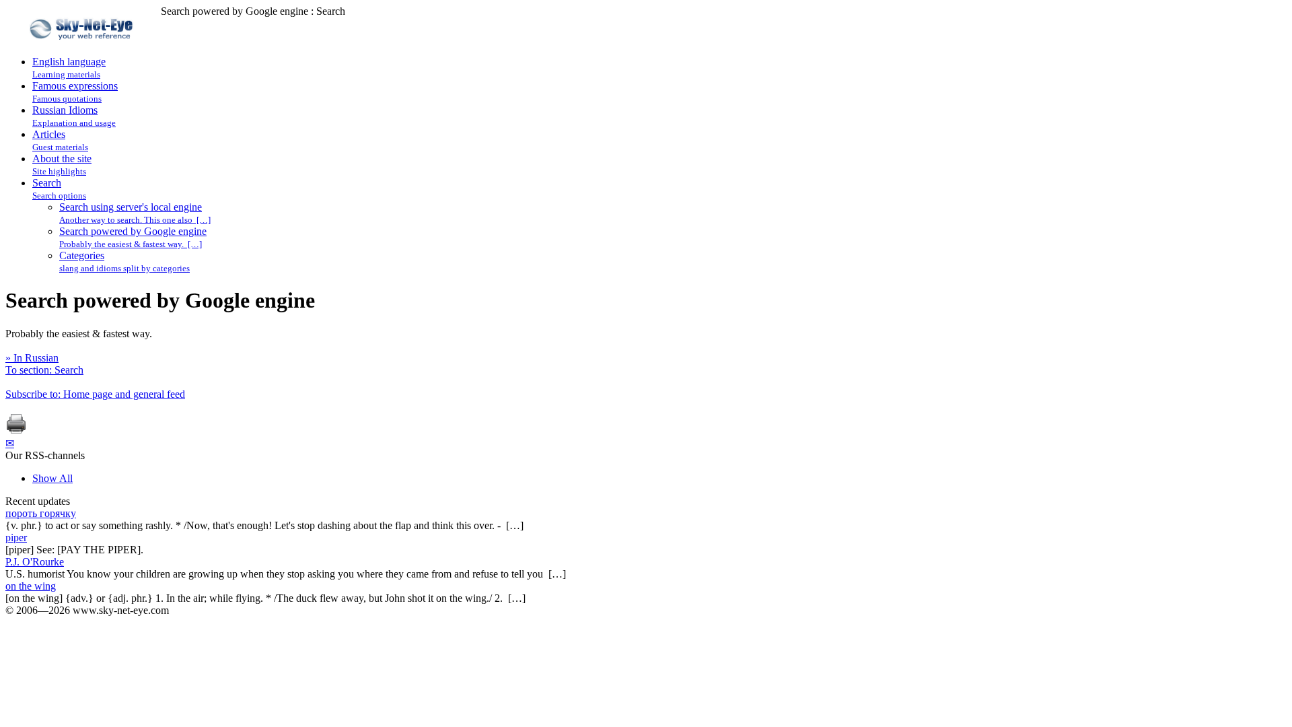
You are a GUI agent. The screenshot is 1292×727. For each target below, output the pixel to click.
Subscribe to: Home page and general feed (95, 394)
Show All (52, 478)
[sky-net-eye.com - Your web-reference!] (83, 49)
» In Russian (32, 358)
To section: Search (44, 370)
